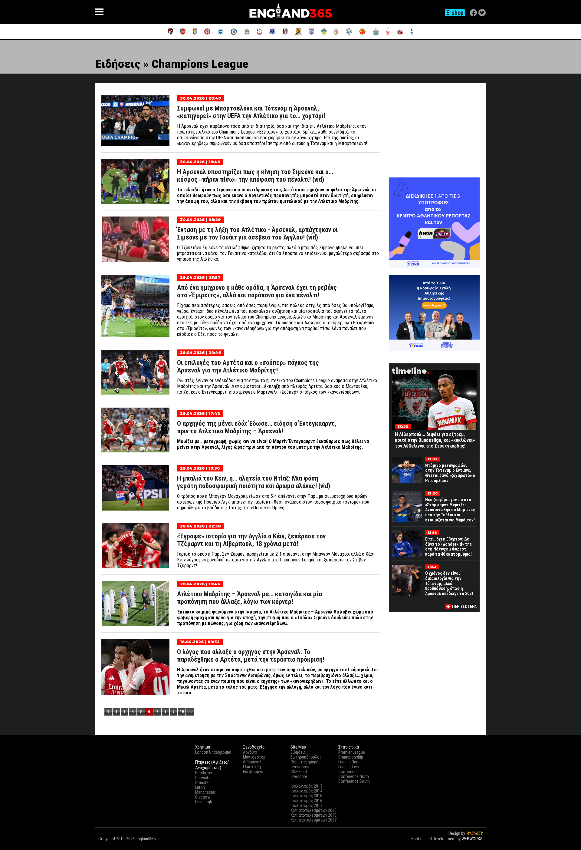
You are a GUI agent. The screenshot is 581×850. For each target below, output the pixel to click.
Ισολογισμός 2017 (306, 805)
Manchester (205, 792)
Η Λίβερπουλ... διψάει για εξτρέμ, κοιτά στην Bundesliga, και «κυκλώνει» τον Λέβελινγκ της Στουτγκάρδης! (435, 440)
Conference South (354, 781)
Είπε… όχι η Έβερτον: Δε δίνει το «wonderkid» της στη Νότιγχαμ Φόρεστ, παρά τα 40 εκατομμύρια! (448, 547)
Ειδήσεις (298, 752)
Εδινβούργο (253, 771)
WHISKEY (474, 833)
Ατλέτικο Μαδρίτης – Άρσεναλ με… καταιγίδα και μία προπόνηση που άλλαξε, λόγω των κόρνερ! (249, 597)
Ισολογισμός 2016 (306, 800)
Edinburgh (203, 801)
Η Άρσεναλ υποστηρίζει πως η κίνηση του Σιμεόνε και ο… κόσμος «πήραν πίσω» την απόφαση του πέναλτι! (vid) (255, 175)
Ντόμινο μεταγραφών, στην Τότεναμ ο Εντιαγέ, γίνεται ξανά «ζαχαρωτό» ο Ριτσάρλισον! (450, 473)
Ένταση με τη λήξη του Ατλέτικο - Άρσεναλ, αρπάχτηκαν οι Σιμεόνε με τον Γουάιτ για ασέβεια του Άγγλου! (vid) (257, 233)
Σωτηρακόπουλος (306, 757)
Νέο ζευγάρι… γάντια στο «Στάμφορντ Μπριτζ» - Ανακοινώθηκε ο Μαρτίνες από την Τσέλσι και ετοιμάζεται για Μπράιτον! (450, 509)
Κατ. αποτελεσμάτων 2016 (313, 815)
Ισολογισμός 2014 (306, 791)
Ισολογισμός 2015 (306, 795)
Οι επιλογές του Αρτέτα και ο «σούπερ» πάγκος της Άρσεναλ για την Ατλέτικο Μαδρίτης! (248, 366)
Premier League (351, 752)
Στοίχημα (474, 844)
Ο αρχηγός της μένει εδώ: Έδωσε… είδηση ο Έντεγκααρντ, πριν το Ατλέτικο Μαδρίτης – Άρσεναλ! (256, 427)
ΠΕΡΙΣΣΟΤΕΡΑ (464, 606)
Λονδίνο (250, 752)
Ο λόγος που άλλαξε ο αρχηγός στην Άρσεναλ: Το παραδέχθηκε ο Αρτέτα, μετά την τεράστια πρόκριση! (250, 655)
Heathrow (203, 772)
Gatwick (202, 777)
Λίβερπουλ (252, 761)
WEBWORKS (472, 839)
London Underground (213, 752)
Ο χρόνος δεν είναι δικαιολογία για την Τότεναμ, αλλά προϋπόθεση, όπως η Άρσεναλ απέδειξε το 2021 (449, 583)
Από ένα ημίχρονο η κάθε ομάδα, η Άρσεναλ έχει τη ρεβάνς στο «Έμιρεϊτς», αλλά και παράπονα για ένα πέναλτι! (257, 291)
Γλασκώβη (252, 766)
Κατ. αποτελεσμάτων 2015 (313, 810)
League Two (348, 766)
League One (348, 761)
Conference (348, 771)
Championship (350, 757)
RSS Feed (298, 771)
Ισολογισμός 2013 (306, 786)
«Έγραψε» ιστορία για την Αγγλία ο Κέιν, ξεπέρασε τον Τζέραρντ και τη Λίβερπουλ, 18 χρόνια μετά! (251, 539)
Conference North (353, 776)
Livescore (298, 776)
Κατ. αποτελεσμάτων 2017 (313, 820)
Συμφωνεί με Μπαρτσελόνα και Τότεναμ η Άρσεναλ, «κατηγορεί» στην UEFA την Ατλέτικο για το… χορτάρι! (251, 112)
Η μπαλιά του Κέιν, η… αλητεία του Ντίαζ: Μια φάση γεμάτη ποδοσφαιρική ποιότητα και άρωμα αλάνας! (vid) (253, 482)
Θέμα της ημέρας (305, 761)
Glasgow (202, 797)
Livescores (299, 766)
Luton (200, 787)
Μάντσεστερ (254, 757)
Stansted (203, 782)
